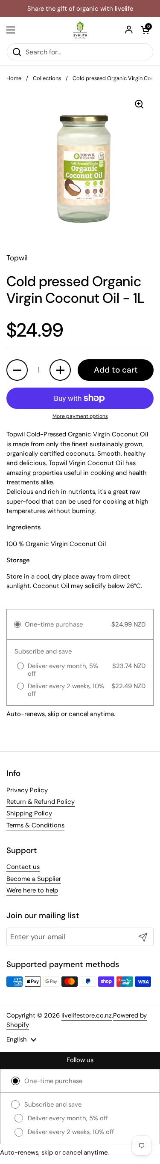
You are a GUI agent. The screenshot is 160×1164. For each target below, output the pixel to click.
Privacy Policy (27, 790)
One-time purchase (53, 1081)
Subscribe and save (52, 1104)
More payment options (80, 416)
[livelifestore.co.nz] (80, 30)
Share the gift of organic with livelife (80, 9)
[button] (145, 30)
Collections (47, 78)
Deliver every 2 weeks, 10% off (71, 1132)
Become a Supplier (33, 878)
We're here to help (32, 890)
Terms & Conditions (35, 825)
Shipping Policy (29, 813)
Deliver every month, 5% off (68, 1118)
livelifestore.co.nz (86, 1015)
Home (13, 78)
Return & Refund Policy (40, 801)
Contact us (23, 867)
